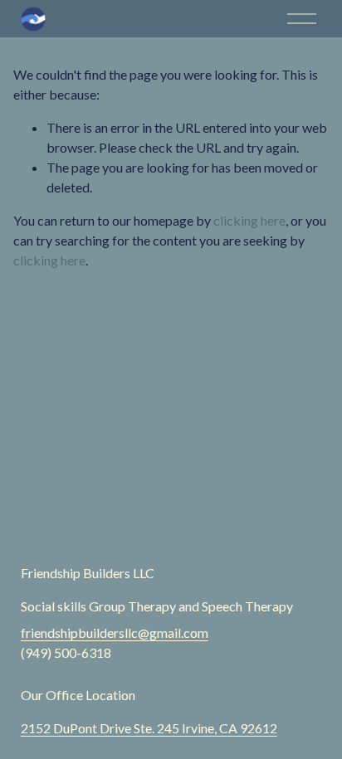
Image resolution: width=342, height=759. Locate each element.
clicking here (249, 220)
